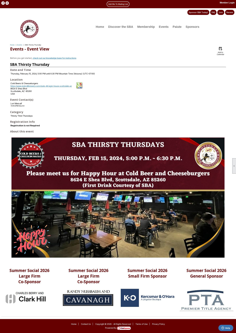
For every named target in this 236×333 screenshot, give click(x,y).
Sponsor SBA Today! (198, 12)
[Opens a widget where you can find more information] (225, 328)
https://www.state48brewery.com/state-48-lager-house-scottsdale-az (41, 86)
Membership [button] (146, 26)
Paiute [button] (177, 26)
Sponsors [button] (192, 26)
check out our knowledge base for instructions (54, 58)
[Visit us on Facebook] (3, 3)
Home (100, 26)
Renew (229, 12)
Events (19, 45)
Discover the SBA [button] (120, 26)
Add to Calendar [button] (220, 50)
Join (221, 12)
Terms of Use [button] (141, 324)
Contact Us (86, 324)
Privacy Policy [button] (158, 324)
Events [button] (164, 26)
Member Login (227, 3)
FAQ (213, 12)
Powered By (111, 328)
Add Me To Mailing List (118, 4)
